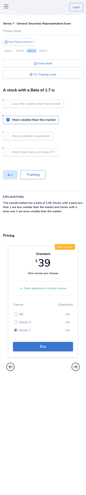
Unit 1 (8, 51)
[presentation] (10, 367)
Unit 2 (20, 51)
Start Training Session (20, 41)
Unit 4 (43, 51)
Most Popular (65, 247)
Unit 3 (31, 51)
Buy (43, 346)
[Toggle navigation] (6, 7)
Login (76, 7)
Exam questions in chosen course (45, 288)
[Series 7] (10, 174)
